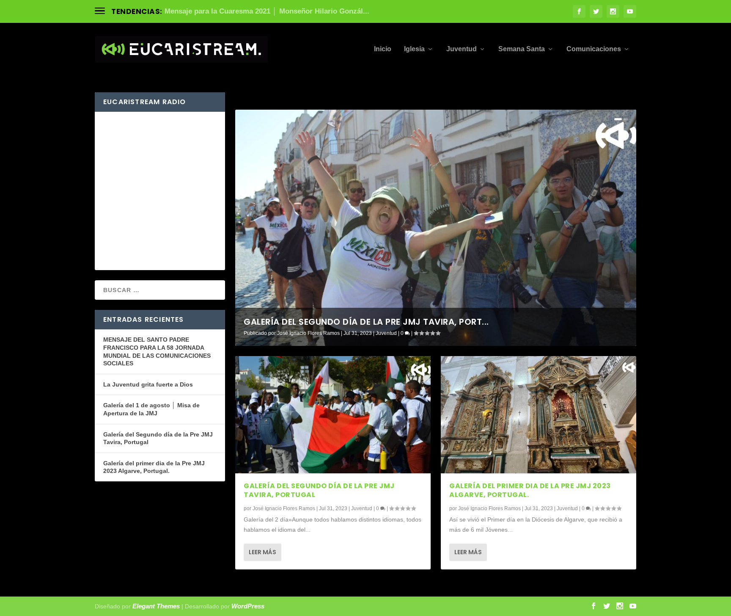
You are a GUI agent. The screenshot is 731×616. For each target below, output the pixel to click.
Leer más (262, 552)
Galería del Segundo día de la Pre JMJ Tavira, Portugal (319, 490)
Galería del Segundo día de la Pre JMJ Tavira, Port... (366, 322)
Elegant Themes (156, 606)
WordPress (247, 606)
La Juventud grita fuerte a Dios (148, 384)
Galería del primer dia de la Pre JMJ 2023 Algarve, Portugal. (530, 490)
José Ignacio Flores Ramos (308, 333)
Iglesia (414, 49)
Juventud (461, 49)
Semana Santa (521, 49)
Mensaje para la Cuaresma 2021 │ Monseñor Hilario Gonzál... (267, 11)
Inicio (382, 49)
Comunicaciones (593, 49)
